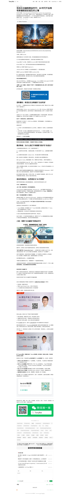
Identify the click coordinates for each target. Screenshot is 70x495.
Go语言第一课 (21, 322)
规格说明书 (41, 437)
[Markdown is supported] (18, 481)
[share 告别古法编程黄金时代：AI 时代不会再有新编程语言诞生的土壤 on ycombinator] (41, 448)
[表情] (19, 481)
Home (18, 6)
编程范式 (24, 437)
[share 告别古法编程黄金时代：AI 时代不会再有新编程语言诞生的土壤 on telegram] (39, 448)
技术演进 (41, 435)
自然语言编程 (35, 437)
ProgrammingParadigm (35, 430)
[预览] (22, 481)
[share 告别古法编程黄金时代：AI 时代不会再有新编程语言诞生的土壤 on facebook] (35, 448)
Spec (41, 432)
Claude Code (33, 81)
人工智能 (23, 435)
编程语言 (29, 437)
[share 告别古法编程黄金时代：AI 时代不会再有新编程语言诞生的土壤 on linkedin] (31, 448)
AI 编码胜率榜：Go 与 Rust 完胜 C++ (26, 467)
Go (43, 425)
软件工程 (18, 439)
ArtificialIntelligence (46, 423)
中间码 (18, 435)
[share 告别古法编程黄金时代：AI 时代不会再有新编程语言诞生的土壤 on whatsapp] (37, 448)
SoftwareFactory (35, 432)
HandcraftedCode (20, 428)
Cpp (40, 425)
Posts (21, 6)
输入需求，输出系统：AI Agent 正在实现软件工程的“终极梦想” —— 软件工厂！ (32, 456)
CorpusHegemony (34, 425)
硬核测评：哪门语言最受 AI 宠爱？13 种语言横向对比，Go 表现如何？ (32, 458)
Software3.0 (19, 432)
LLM (37, 428)
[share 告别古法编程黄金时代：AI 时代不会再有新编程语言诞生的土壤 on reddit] (33, 448)
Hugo (40, 493)
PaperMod (43, 493)
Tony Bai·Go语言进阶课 (32, 325)
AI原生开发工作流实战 (39, 281)
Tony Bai (11, 1)
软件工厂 (51, 437)
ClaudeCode (19, 425)
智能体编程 (19, 437)
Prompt (42, 430)
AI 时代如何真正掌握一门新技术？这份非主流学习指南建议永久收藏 (32, 461)
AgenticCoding (19, 423)
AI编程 (33, 423)
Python (46, 430)
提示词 (46, 435)
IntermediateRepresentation (30, 428)
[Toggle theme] (15, 1)
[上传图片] (21, 481)
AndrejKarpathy (38, 423)
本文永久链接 (19, 50)
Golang (47, 425)
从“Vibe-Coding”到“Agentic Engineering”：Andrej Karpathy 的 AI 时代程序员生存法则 (32, 464)
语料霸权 (46, 437)
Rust (50, 430)
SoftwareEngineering (27, 432)
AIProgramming (27, 423)
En (17, 1)
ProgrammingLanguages (25, 430)
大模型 (37, 435)
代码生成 (27, 435)
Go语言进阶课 (33, 322)
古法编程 (32, 435)
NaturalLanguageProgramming (45, 428)
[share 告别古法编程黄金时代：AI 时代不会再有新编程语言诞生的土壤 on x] (29, 448)
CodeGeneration (26, 425)
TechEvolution (46, 432)
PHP (18, 430)
